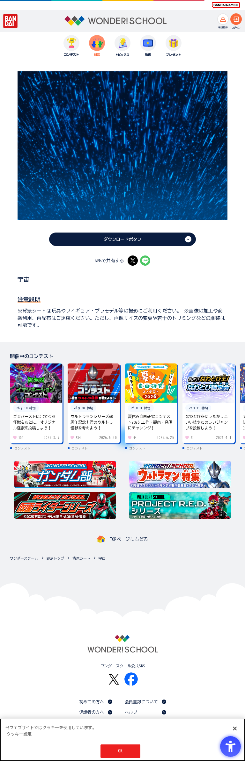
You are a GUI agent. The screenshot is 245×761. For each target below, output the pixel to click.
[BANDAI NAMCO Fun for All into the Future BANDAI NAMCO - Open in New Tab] (226, 5)
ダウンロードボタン (122, 239)
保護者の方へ (91, 712)
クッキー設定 (19, 734)
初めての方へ (91, 702)
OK (120, 751)
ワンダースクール (24, 558)
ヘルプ (131, 712)
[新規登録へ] (223, 19)
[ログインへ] (236, 19)
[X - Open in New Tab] (133, 260)
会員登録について (141, 702)
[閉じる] (235, 729)
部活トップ (55, 558)
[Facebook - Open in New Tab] (131, 679)
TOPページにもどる (129, 539)
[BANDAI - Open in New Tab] (10, 21)
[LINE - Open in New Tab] (145, 260)
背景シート (81, 558)
